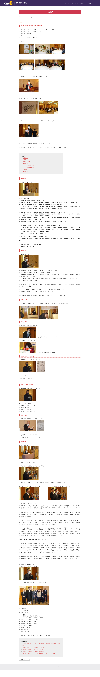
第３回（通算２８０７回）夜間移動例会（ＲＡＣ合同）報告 (39, 653)
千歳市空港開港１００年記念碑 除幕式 (34, 647)
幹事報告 (25, 160)
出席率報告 (26, 169)
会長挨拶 (25, 158)
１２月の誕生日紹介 (28, 167)
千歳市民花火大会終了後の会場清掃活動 (34, 651)
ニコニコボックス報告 (29, 165)
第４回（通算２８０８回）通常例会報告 (34, 649)
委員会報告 (26, 163)
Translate (24, 22)
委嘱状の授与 (26, 162)
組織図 (82, 3)
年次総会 (25, 171)
